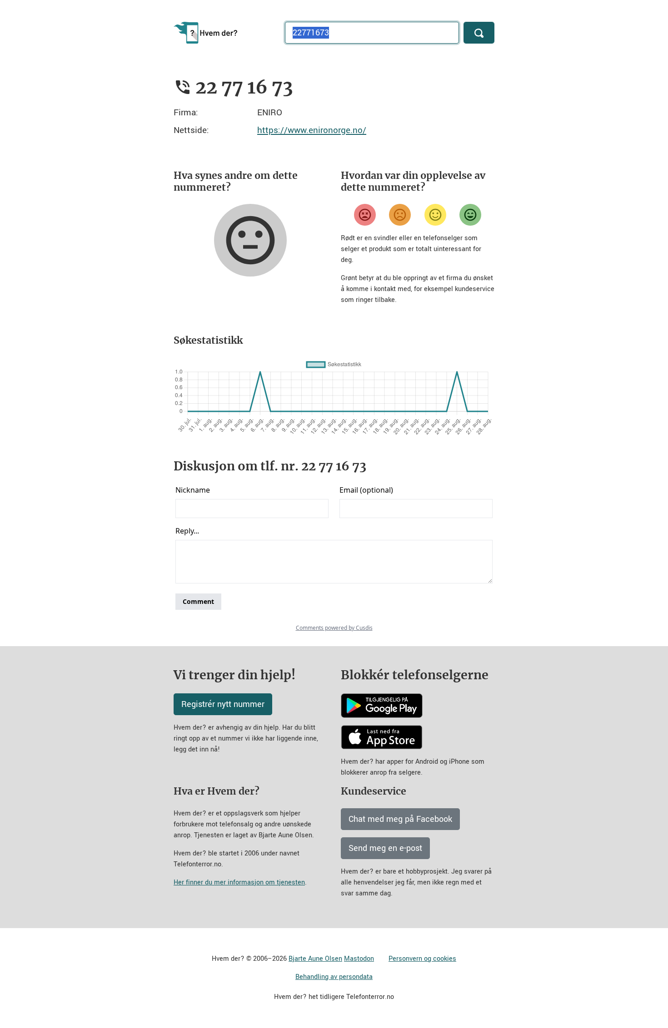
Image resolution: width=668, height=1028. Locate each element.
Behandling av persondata (334, 977)
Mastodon (359, 959)
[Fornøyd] (435, 215)
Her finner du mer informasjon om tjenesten (239, 882)
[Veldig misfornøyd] (365, 215)
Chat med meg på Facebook (400, 819)
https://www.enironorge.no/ (311, 130)
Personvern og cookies (422, 959)
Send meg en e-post (385, 848)
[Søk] (479, 33)
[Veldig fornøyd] (470, 215)
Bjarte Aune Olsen (315, 959)
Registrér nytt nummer (222, 704)
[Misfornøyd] (400, 215)
